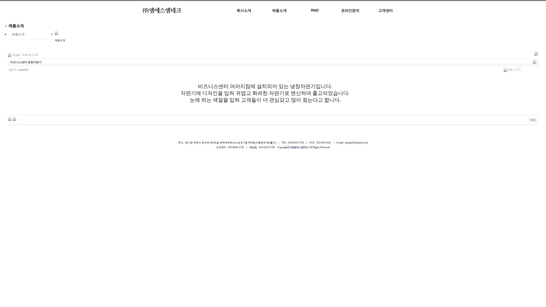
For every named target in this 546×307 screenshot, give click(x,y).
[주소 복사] (534, 61)
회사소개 (244, 11)
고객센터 (385, 11)
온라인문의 (350, 11)
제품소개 (279, 11)
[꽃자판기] (10, 118)
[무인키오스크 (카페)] (14, 118)
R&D (315, 10)
